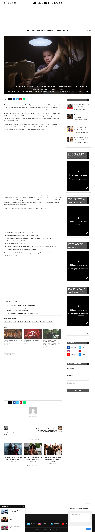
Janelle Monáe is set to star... (16, 518)
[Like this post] (10, 99)
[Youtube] (12, 3)
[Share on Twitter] (17, 99)
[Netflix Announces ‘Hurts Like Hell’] (33, 334)
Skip (83, 529)
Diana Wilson (36, 89)
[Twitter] (6, 3)
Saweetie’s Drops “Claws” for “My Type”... (16, 511)
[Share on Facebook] (14, 99)
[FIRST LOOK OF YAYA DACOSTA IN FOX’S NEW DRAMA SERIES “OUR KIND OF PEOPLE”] (33, 449)
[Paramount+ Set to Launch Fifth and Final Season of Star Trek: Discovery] (13, 449)
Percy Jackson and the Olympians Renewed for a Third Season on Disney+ (22, 313)
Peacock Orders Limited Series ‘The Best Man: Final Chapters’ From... (53, 459)
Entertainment (41, 30)
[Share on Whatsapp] (24, 99)
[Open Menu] (5, 30)
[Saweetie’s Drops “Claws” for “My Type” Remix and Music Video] (4, 512)
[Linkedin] (10, 3)
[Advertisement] (47, 17)
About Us (65, 30)
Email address (71, 383)
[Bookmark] (20, 445)
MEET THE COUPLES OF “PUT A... (16, 527)
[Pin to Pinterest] (20, 99)
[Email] (15, 3)
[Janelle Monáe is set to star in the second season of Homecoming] (4, 519)
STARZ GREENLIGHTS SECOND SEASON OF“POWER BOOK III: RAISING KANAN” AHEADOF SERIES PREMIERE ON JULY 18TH (52, 342)
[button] (6, 454)
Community (58, 30)
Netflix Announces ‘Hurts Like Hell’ (31, 340)
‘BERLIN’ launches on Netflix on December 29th (17, 310)
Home (28, 30)
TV (32, 81)
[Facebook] (4, 3)
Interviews (50, 30)
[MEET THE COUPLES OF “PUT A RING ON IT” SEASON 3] (4, 528)
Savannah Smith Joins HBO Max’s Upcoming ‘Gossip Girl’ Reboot (21, 305)
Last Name (70, 376)
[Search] (90, 3)
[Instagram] (8, 3)
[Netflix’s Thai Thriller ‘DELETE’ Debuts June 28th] (13, 334)
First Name (70, 368)
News (33, 30)
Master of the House (9, 354)
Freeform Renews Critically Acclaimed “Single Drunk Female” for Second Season (24, 308)
